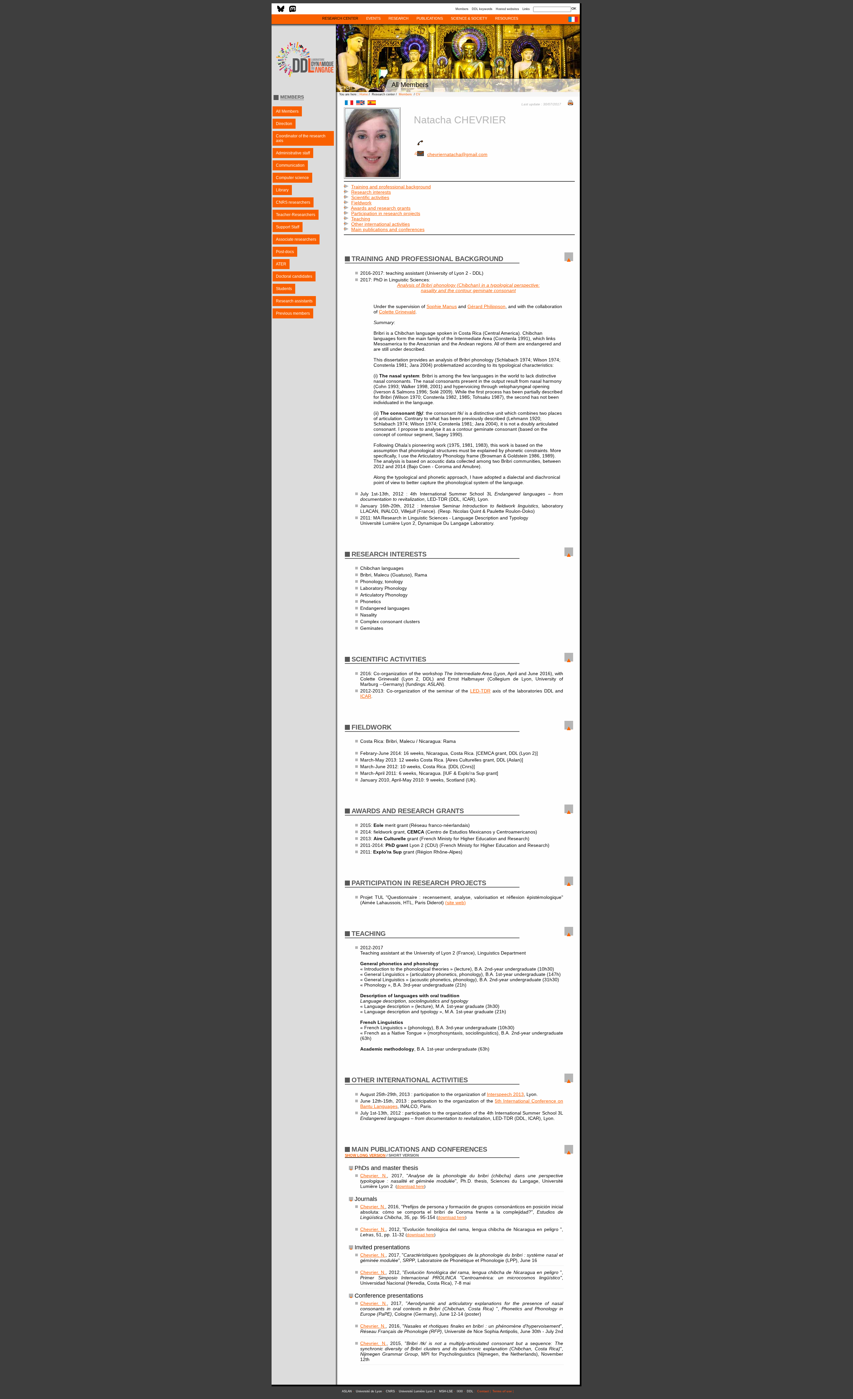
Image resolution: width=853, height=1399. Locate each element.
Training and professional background (391, 186)
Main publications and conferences (388, 229)
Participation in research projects (385, 213)
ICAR (365, 696)
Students (284, 288)
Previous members (293, 313)
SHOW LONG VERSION (365, 1155)
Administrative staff (293, 153)
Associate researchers (296, 239)
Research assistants (294, 301)
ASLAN (347, 1391)
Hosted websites (507, 9)
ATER (281, 264)
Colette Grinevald (397, 311)
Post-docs (285, 251)
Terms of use (502, 1391)
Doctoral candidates (294, 276)
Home (364, 94)
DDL (470, 1391)
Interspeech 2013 (505, 1094)
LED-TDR (480, 690)
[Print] (570, 103)
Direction (284, 123)
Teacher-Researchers (295, 214)
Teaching (360, 218)
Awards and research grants (381, 208)
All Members (287, 111)
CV (418, 94)
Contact (483, 1391)
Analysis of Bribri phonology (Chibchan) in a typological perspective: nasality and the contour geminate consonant (468, 287)
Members (461, 9)
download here (410, 1186)
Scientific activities (370, 197)
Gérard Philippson (486, 306)
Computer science (292, 177)
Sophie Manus (441, 306)
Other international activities (380, 224)
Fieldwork (361, 202)
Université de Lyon (369, 1391)
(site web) (455, 902)
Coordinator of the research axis (301, 138)
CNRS (390, 1391)
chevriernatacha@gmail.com (457, 154)
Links (526, 9)
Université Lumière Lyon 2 (417, 1391)
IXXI (460, 1391)
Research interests (371, 192)
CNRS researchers (293, 202)
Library (282, 190)
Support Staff (287, 227)
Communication (290, 165)
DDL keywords (482, 9)
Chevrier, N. (373, 1175)
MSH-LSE (446, 1391)
